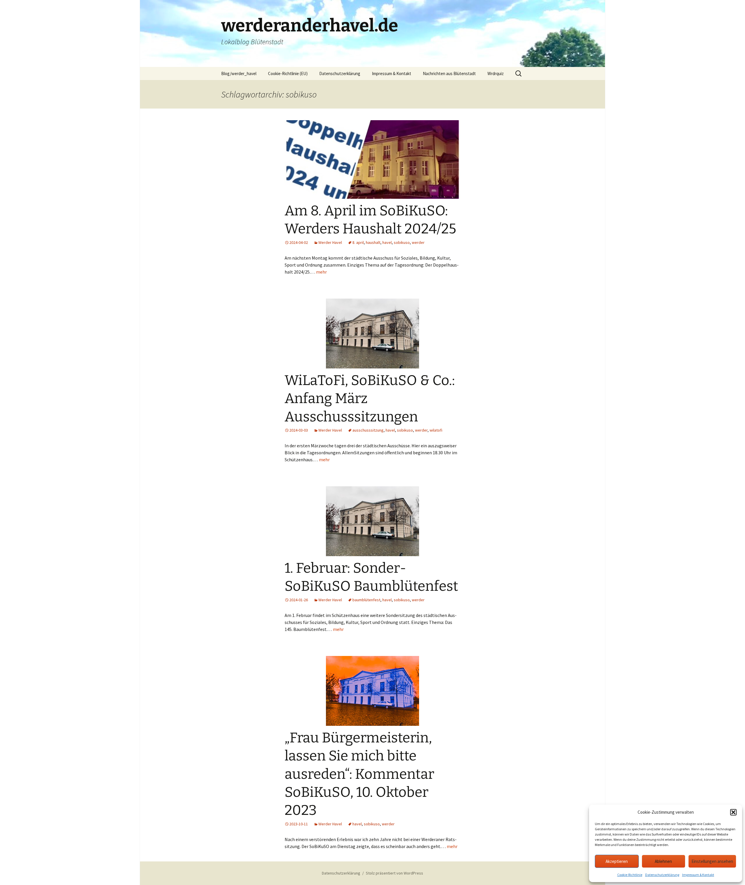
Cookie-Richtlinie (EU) (288, 73)
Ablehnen (663, 861)
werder (418, 242)
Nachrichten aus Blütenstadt (449, 73)
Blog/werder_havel (238, 73)
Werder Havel (330, 242)
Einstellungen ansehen (712, 861)
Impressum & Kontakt (698, 874)
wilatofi (436, 430)
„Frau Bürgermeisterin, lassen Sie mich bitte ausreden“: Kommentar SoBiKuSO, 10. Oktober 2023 (359, 774)
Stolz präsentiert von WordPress (394, 873)
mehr (321, 272)
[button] (733, 812)
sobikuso (402, 242)
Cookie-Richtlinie (629, 874)
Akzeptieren (617, 861)
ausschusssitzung (368, 430)
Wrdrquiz (495, 73)
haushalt (373, 242)
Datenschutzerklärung (662, 874)
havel (387, 242)
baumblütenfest (366, 599)
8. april (358, 242)
